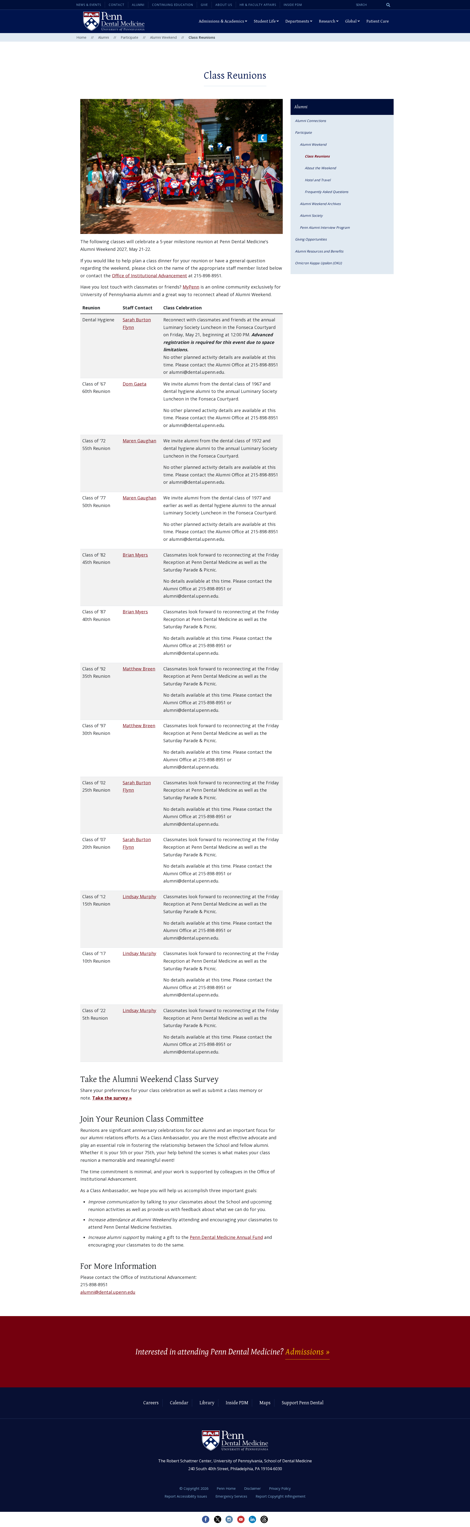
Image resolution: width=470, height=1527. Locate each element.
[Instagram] (229, 1519)
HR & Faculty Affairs (258, 5)
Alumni (138, 5)
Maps (264, 1403)
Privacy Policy (280, 1488)
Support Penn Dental (302, 1403)
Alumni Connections (310, 120)
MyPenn (191, 287)
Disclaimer (253, 1488)
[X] (217, 1519)
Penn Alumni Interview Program (325, 227)
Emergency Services (231, 1496)
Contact (116, 5)
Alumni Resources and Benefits (319, 251)
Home (81, 37)
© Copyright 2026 (193, 1488)
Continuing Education (172, 5)
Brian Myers (135, 555)
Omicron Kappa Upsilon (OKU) (318, 263)
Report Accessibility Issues (186, 1496)
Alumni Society (311, 215)
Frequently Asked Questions (326, 191)
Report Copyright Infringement (281, 1496)
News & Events (88, 5)
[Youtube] (241, 1519)
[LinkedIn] (253, 1519)
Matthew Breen (139, 669)
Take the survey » (112, 1098)
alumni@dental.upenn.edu (107, 1292)
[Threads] (264, 1519)
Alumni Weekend (163, 37)
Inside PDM (293, 5)
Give (204, 5)
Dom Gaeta (134, 384)
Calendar (179, 1403)
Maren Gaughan (139, 441)
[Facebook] (206, 1519)
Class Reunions (317, 156)
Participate (129, 37)
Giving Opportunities (311, 239)
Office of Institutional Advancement (149, 276)
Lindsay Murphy (139, 896)
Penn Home (227, 1488)
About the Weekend (320, 168)
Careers (151, 1403)
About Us (223, 5)
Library (207, 1403)
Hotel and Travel (317, 180)
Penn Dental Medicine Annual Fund (226, 1237)
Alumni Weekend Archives (320, 203)
